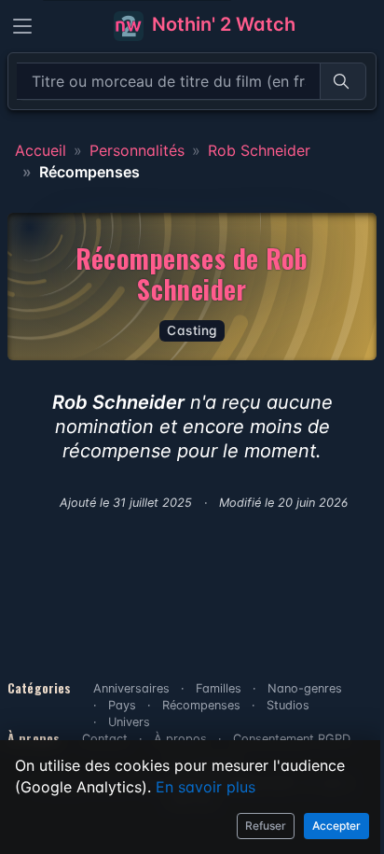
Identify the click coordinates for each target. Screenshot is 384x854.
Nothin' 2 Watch (221, 24)
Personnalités (137, 150)
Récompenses (201, 705)
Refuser (265, 826)
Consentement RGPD (291, 739)
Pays (122, 705)
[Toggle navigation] (22, 26)
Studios (288, 705)
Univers (129, 722)
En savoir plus (205, 786)
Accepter (336, 826)
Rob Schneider (259, 150)
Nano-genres (304, 688)
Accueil (40, 150)
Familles (218, 688)
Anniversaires (131, 688)
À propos (180, 739)
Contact (105, 739)
